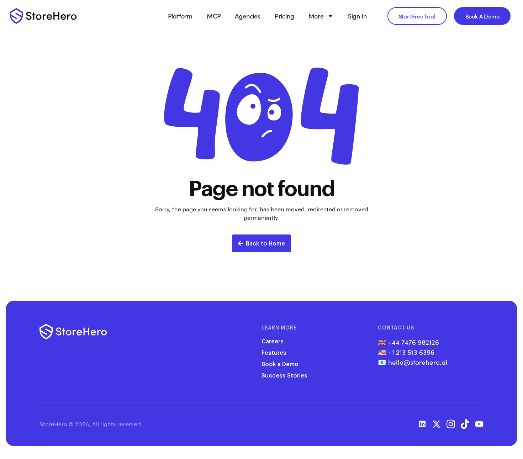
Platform (180, 16)
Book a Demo (280, 363)
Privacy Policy (162, 424)
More (316, 16)
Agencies (247, 16)
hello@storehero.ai (418, 361)
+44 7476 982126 (413, 342)
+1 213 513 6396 (411, 352)
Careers (273, 341)
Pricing (284, 16)
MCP (214, 16)
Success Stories (284, 375)
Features (274, 352)
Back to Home (265, 243)
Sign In (357, 16)
